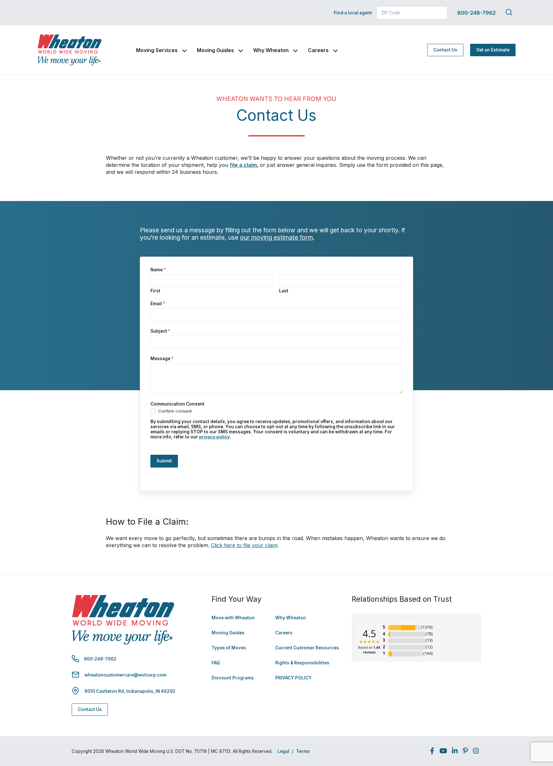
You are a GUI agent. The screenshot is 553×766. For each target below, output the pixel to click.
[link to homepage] (69, 50)
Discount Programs (233, 677)
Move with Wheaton (233, 617)
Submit (164, 460)
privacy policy (214, 436)
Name (158, 269)
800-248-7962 (476, 13)
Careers (318, 50)
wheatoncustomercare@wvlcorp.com (125, 674)
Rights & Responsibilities (302, 662)
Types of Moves (229, 647)
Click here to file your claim (244, 545)
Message (161, 358)
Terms (303, 751)
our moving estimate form (276, 237)
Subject (160, 331)
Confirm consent (174, 411)
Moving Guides (215, 50)
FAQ (216, 662)
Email (157, 303)
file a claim (243, 165)
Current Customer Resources (307, 647)
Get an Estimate (492, 49)
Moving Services (157, 50)
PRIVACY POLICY (293, 677)
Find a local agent (353, 12)
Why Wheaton (271, 50)
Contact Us (445, 49)
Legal (283, 751)
